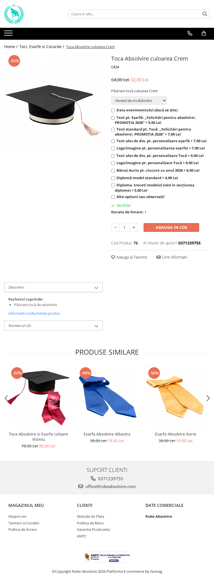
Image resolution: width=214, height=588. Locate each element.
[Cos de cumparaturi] (204, 33)
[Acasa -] (32, 14)
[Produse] (9, 35)
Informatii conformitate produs (34, 313)
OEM (115, 66)
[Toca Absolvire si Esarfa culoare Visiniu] (38, 397)
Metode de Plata (90, 516)
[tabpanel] (53, 103)
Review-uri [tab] (20, 325)
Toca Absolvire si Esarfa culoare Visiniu (38, 436)
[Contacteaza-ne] (190, 33)
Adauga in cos (171, 227)
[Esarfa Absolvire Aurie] (175, 397)
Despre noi (17, 516)
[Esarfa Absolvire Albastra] (107, 397)
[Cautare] (205, 14)
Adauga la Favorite (131, 257)
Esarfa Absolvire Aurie (175, 434)
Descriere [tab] (16, 287)
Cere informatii (173, 257)
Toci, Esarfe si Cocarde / (42, 46)
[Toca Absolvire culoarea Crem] (53, 103)
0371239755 (110, 478)
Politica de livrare (22, 529)
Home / (11, 46)
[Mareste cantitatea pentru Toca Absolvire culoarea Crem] (134, 227)
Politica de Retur (90, 523)
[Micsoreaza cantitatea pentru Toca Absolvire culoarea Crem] (115, 227)
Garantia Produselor (93, 529)
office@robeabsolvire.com (110, 486)
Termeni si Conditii (23, 523)
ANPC (81, 536)
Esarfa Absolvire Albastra (107, 434)
